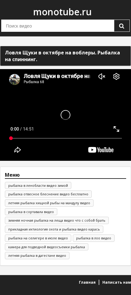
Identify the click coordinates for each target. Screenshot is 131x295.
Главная (87, 282)
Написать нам (116, 282)
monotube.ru (62, 12)
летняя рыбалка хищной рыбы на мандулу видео (49, 203)
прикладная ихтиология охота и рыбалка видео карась (54, 229)
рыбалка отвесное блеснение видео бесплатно (48, 194)
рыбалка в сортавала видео (31, 211)
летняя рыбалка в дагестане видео (37, 255)
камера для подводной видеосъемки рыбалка (46, 247)
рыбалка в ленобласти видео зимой (38, 185)
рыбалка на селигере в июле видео (38, 238)
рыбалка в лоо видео (93, 238)
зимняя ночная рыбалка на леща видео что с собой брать (56, 220)
